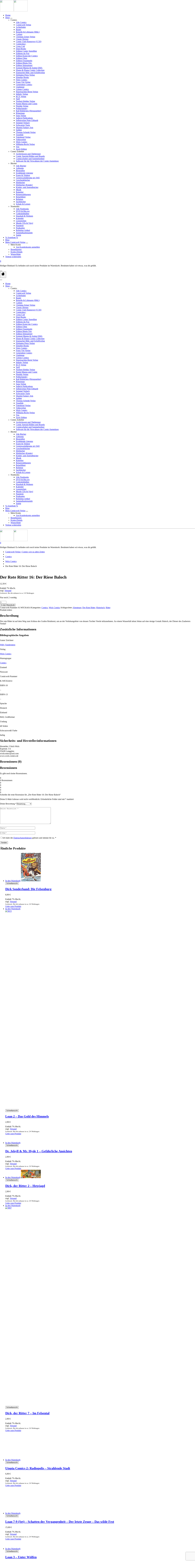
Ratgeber (19, 192)
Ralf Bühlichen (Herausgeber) (28, 111)
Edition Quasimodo (24, 60)
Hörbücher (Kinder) (24, 185)
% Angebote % (11, 237)
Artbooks (20, 168)
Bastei (18, 29)
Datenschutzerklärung (22, 838)
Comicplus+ (21, 44)
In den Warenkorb (8, 605)
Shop (7, 17)
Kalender (20, 218)
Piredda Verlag (22, 106)
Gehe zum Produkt (13, 906)
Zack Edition (21, 149)
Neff (18, 99)
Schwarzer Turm (23, 125)
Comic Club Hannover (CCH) (28, 41)
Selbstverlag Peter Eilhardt (27, 120)
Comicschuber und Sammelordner (30, 158)
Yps (17, 147)
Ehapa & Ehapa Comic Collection (30, 70)
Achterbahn (21, 27)
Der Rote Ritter (88, 607)
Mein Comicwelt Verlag (15, 242)
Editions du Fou (22, 53)
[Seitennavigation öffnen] (3, 274)
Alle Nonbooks (22, 209)
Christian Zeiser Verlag (25, 37)
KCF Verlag (21, 96)
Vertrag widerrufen (13, 256)
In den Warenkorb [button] (12, 881)
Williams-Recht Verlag (25, 144)
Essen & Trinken (23, 175)
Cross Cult (20, 46)
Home (7, 15)
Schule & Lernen (23, 204)
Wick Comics (21, 142)
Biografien (20, 170)
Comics (8, 556)
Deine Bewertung (8, 804)
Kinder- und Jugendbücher (27, 187)
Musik (18, 190)
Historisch (100, 607)
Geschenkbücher (23, 180)
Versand (8, 590)
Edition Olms (21, 58)
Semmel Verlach (23, 123)
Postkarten (20, 228)
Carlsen (19, 34)
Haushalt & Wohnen (24, 216)
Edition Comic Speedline (26, 51)
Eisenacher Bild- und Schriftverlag (30, 72)
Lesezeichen (21, 221)
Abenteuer (77, 607)
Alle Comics (21, 22)
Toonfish (19, 135)
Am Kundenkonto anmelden (28, 247)
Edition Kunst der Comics (27, 56)
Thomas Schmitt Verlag (26, 132)
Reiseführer (21, 197)
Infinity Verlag (22, 94)
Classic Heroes (22, 39)
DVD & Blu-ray (23, 211)
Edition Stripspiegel (24, 65)
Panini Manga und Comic (26, 104)
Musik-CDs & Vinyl (24, 223)
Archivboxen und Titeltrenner (28, 154)
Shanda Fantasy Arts (24, 127)
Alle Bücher (21, 166)
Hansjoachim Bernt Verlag (27, 92)
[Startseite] (14, 11)
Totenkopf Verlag (23, 137)
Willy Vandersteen (7, 645)
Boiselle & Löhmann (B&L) (28, 32)
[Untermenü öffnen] (11, 18)
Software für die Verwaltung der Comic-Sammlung (37, 161)
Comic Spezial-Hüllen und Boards (30, 156)
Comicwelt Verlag (23, 25)
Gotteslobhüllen (22, 213)
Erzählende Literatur (24, 173)
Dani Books (21, 49)
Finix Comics (21, 80)
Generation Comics (24, 84)
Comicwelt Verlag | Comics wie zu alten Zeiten (25, 552)
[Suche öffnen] (1, 270)
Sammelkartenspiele (24, 233)
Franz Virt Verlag (23, 82)
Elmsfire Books (22, 77)
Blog (7, 240)
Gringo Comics (22, 89)
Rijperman (20, 113)
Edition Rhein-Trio (24, 63)
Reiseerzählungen (23, 194)
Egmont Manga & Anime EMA (29, 68)
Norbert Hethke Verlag (25, 101)
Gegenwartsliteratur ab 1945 (28, 178)
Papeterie (20, 225)
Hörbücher (20, 182)
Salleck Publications (24, 118)
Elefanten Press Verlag (25, 75)
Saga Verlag (21, 115)
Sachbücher (21, 202)
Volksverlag (21, 139)
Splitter (19, 130)
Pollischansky (21, 108)
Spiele (18, 235)
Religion (19, 199)
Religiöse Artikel (23, 230)
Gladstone (20, 87)
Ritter (108, 607)
